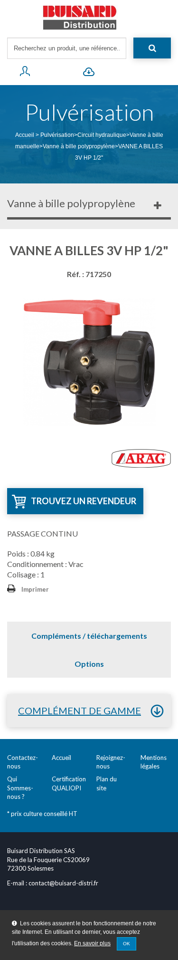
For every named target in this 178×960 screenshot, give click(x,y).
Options (89, 663)
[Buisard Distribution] (89, 17)
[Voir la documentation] (89, 73)
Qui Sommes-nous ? (20, 787)
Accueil (24, 135)
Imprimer (35, 589)
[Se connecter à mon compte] (25, 73)
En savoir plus (92, 943)
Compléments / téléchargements (89, 635)
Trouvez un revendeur (83, 501)
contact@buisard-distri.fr (63, 883)
